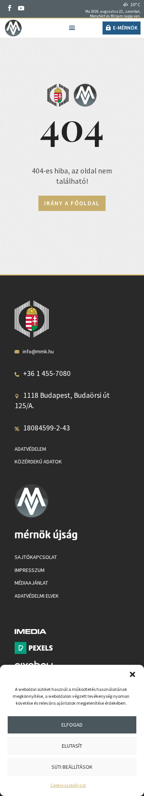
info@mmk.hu (38, 351)
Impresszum (30, 570)
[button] (132, 674)
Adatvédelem (30, 448)
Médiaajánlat (31, 582)
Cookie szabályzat (68, 785)
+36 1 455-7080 (47, 373)
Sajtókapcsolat (36, 557)
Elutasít (72, 745)
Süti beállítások (72, 766)
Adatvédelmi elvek (37, 595)
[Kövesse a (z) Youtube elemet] (21, 8)
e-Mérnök (125, 27)
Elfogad (72, 724)
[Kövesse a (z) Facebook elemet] (9, 8)
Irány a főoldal (72, 203)
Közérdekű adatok (38, 461)
